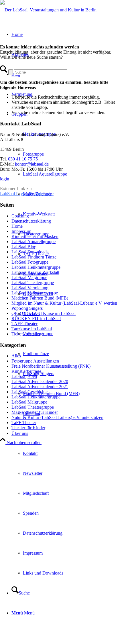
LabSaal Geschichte (29, 391)
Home (17, 226)
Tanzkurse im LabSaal (31, 328)
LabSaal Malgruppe (29, 277)
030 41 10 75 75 (23, 158)
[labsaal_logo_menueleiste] (48, 9)
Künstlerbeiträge (26, 371)
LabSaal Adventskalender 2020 (39, 381)
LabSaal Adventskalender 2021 (39, 386)
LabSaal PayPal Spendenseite (27, 193)
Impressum (21, 231)
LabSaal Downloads (29, 251)
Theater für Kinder (28, 427)
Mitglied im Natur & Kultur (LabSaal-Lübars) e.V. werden (64, 303)
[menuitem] (70, 394)
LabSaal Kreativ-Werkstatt (35, 272)
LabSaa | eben (24, 376)
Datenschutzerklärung (31, 221)
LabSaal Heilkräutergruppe (35, 267)
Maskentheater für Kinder (34, 412)
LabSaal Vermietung (29, 287)
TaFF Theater (23, 422)
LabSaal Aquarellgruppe (33, 241)
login (4, 178)
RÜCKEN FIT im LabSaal (36, 318)
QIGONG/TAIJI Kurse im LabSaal (43, 313)
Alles (16, 355)
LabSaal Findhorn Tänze (33, 257)
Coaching (20, 215)
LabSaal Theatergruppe (32, 282)
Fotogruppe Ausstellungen (35, 361)
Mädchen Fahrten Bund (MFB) (39, 298)
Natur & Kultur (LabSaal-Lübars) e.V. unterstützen (57, 417)
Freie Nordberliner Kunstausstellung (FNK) (51, 366)
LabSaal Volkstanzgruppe (34, 292)
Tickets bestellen (26, 333)
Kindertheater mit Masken (34, 236)
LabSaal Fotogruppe (29, 262)
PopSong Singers (27, 308)
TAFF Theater (24, 323)
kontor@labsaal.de (32, 164)
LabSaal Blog (23, 246)
